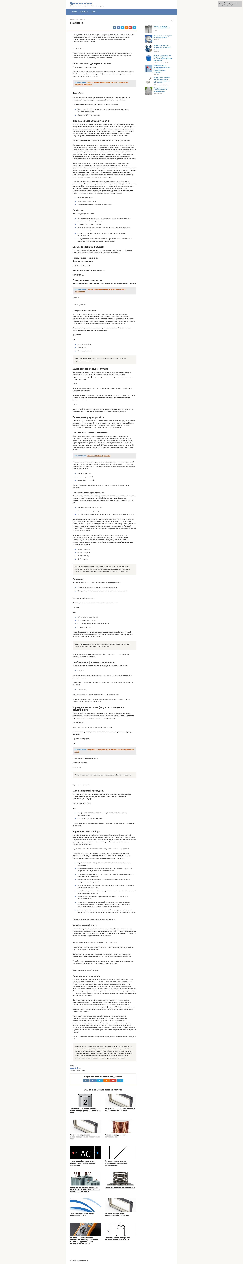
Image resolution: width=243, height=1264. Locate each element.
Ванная (74, 12)
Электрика (84, 12)
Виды (155, 30)
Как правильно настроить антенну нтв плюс (163, 36)
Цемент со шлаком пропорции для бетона (162, 27)
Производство (158, 93)
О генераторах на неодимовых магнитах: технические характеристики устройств (162, 69)
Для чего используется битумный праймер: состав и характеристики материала (163, 57)
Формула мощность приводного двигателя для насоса (162, 47)
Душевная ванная (81, 3)
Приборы (156, 74)
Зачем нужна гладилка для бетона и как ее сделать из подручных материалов (162, 80)
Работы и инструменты (161, 62)
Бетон (94, 12)
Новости (156, 39)
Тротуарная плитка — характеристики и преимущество (161, 89)
